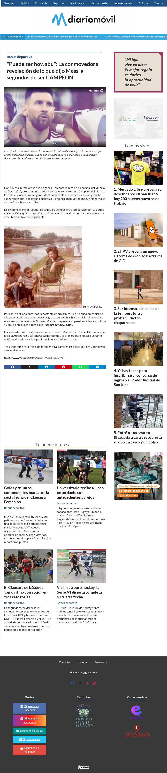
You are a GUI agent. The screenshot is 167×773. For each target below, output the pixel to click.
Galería (94, 90)
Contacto (64, 662)
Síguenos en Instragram (31, 720)
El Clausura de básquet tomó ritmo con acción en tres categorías (25, 592)
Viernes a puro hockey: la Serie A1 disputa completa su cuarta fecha (79, 592)
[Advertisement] (55, 397)
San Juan (9, 3)
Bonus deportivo (19, 57)
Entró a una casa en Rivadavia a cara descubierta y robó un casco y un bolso (138, 437)
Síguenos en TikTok (31, 731)
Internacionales (99, 3)
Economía (41, 3)
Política (25, 3)
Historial (82, 662)
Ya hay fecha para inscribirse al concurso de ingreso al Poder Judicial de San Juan (137, 377)
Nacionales (77, 3)
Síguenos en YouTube (31, 750)
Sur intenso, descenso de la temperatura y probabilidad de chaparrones (136, 315)
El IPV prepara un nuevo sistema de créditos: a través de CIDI (138, 256)
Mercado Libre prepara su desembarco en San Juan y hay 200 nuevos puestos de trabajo (138, 196)
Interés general (123, 3)
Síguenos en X (31, 739)
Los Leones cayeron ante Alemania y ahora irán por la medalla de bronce (122, 36)
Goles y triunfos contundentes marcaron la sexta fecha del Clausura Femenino (26, 494)
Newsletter (101, 662)
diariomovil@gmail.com (83, 672)
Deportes (58, 3)
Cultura (143, 3)
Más (156, 3)
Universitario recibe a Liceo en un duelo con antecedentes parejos (80, 492)
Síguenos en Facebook (31, 708)
